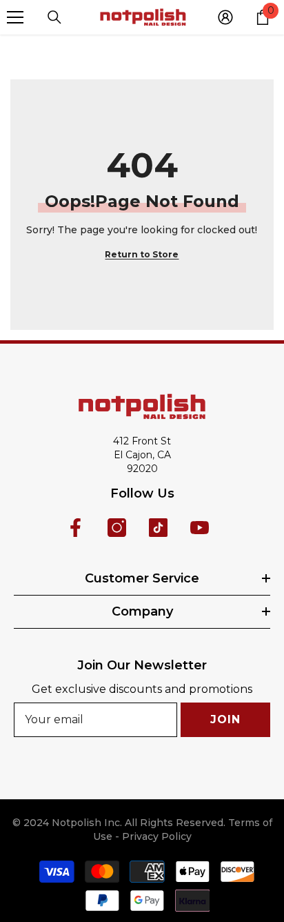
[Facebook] (75, 527)
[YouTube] (199, 527)
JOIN (225, 719)
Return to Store (142, 254)
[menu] (15, 17)
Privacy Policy (157, 836)
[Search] (54, 17)
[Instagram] (117, 527)
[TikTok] (158, 527)
